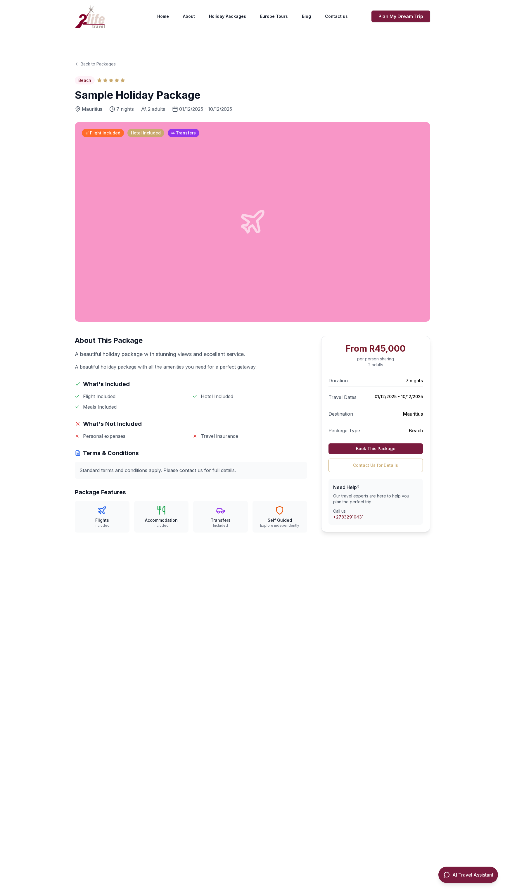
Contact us (336, 16)
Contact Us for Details (375, 465)
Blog (306, 16)
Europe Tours (274, 16)
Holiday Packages (227, 16)
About (189, 16)
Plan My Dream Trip (400, 16)
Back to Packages (98, 63)
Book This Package (375, 448)
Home (163, 16)
